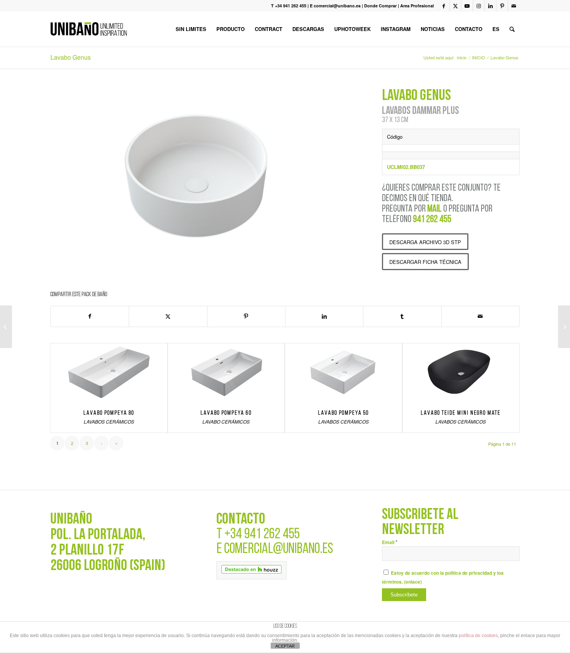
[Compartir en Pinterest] (246, 316)
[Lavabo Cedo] (6, 326)
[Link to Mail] (514, 6)
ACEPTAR (285, 646)
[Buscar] (512, 29)
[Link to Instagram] (478, 6)
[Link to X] (455, 6)
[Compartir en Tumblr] (402, 316)
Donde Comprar (380, 6)
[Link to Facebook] (443, 6)
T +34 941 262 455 (288, 6)
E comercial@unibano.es (335, 6)
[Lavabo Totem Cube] (564, 326)
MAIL (434, 209)
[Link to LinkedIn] (490, 6)
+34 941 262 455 (262, 534)
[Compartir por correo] (480, 316)
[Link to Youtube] (467, 6)
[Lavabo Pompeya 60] (226, 372)
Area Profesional (417, 6)
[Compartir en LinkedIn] (324, 316)
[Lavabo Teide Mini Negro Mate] (461, 372)
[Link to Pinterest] (502, 6)
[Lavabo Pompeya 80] (109, 372)
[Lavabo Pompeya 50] (343, 372)
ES (495, 29)
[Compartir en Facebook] (90, 316)
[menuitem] (191, 29)
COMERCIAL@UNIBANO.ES (278, 549)
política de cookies (478, 635)
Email (389, 542)
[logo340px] (88, 29)
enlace (413, 582)
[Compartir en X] (168, 316)
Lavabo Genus (70, 57)
